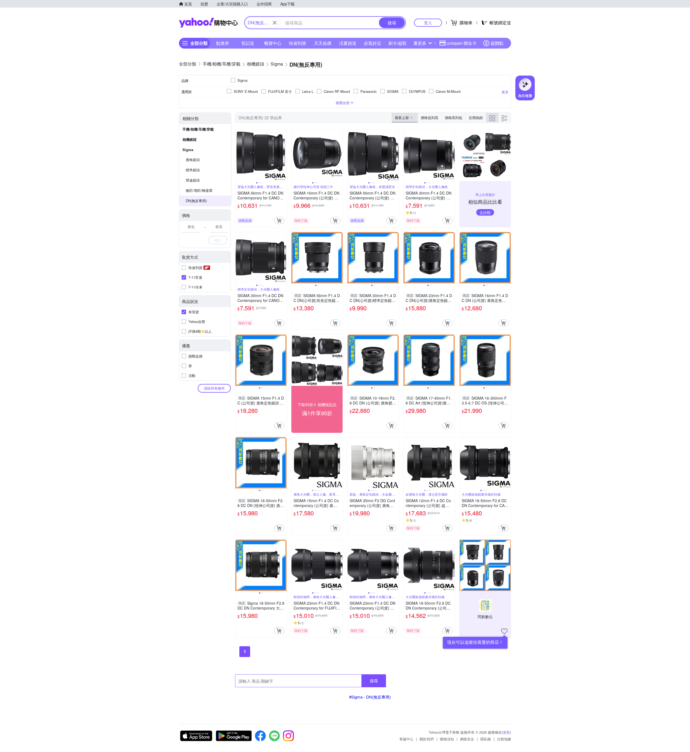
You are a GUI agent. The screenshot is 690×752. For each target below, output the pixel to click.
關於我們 (427, 738)
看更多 (419, 43)
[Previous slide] (238, 155)
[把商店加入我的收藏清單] (504, 631)
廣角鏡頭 (193, 159)
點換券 (222, 43)
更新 (506, 732)
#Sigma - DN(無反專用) (370, 697)
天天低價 (322, 43)
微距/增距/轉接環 (199, 190)
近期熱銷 (476, 117)
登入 (428, 22)
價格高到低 (453, 117)
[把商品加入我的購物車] (279, 220)
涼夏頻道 (347, 43)
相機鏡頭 (189, 139)
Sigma (187, 149)
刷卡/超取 (397, 43)
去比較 (485, 212)
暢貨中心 (272, 43)
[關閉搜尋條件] (274, 22)
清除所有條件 (214, 388)
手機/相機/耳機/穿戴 (198, 129)
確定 (217, 240)
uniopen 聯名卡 (462, 43)
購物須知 (447, 738)
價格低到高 (429, 117)
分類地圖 (504, 738)
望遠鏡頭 (193, 180)
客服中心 (406, 738)
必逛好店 (372, 43)
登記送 (247, 43)
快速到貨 (297, 43)
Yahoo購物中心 (208, 22)
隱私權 (485, 738)
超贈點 (497, 43)
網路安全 (467, 738)
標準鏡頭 (193, 169)
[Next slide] (283, 155)
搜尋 (374, 680)
